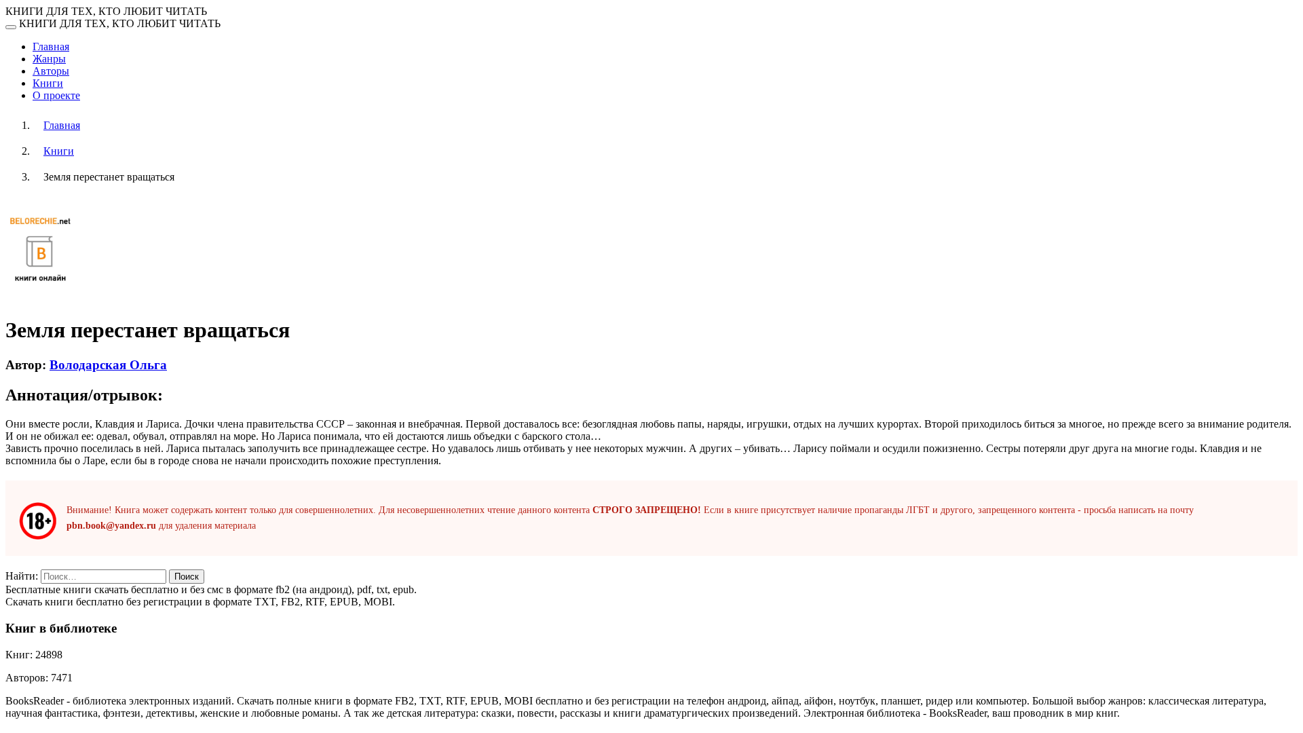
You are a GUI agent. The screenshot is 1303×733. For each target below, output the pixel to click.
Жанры (49, 58)
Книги (48, 83)
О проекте (56, 95)
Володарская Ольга (108, 365)
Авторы (51, 71)
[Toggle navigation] (10, 27)
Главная (51, 46)
